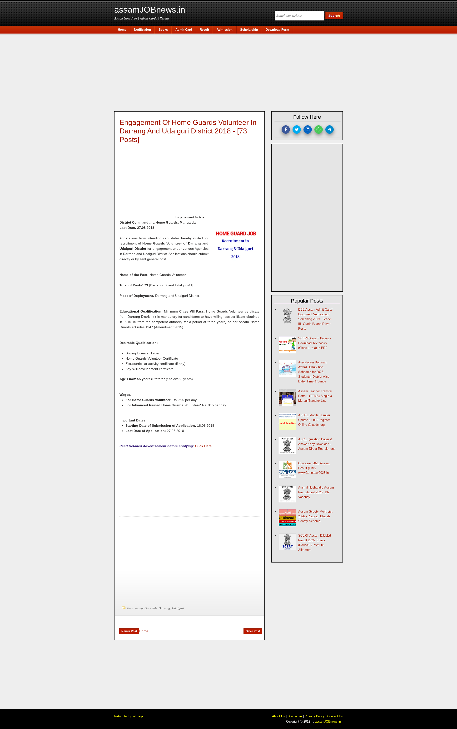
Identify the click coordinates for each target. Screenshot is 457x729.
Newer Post (129, 631)
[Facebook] (286, 129)
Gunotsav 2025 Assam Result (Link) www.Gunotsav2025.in (314, 468)
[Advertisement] (231, 72)
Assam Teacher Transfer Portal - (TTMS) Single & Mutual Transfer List (315, 395)
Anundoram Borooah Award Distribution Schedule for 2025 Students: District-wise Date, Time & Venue (313, 372)
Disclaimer (295, 716)
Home (143, 631)
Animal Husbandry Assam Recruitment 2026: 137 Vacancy (316, 492)
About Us (278, 716)
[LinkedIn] (307, 129)
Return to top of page (128, 716)
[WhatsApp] (318, 129)
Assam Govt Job (146, 608)
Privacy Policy (315, 716)
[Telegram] (329, 129)
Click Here (203, 446)
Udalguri (178, 608)
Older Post (253, 631)
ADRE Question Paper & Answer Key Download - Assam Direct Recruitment (316, 443)
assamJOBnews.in (149, 10)
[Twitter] (297, 129)
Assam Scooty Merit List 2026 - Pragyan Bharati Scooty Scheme (315, 516)
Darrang (164, 608)
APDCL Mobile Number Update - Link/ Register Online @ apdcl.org (314, 419)
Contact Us (335, 716)
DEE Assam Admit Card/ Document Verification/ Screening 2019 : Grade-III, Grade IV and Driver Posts (315, 319)
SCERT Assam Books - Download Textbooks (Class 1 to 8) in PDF (314, 343)
